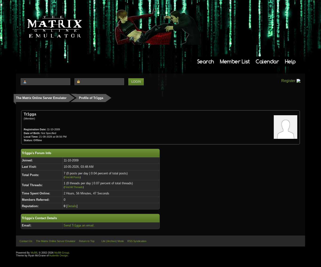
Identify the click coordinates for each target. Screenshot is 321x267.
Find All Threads (74, 187)
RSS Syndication (136, 241)
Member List (235, 61)
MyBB (34, 252)
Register (288, 81)
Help (290, 61)
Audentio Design (58, 255)
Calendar (267, 61)
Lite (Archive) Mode (113, 241)
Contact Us (26, 241)
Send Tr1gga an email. (79, 225)
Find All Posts (72, 177)
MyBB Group (61, 252)
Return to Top (86, 241)
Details (72, 206)
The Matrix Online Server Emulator (41, 98)
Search (205, 61)
